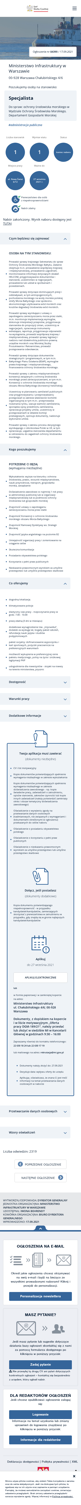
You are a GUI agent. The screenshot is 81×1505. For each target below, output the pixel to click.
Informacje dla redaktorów (40, 1440)
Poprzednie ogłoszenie (43, 1164)
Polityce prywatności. (62, 1496)
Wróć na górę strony (40, 1228)
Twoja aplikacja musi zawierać (40, 756)
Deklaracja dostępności (23, 1461)
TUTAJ (7, 223)
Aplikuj (40, 961)
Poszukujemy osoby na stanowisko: (33, 87)
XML (75, 1461)
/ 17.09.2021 (53, 51)
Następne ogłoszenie (38, 1178)
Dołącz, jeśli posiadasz (40, 893)
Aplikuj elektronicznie (40, 977)
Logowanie (40, 1414)
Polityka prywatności (56, 1461)
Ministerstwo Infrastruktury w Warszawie (37, 68)
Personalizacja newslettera (40, 1296)
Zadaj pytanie (40, 1365)
